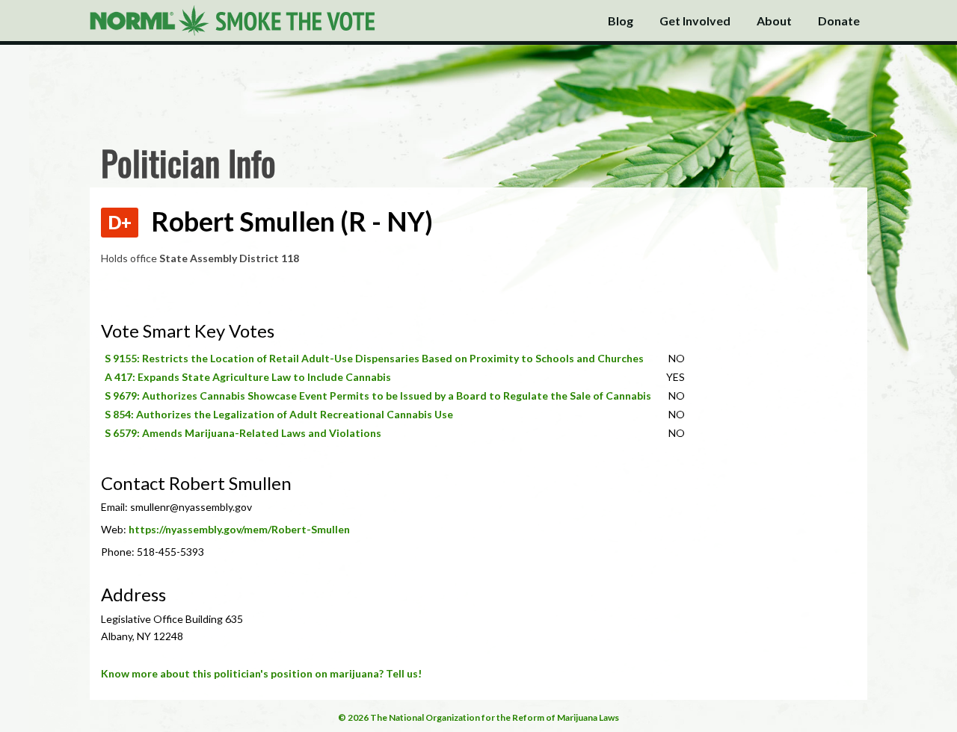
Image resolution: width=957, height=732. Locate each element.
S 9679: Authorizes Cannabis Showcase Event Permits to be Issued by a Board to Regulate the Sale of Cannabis (378, 395)
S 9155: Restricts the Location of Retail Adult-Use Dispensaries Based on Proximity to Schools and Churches (374, 358)
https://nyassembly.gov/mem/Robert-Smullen (239, 529)
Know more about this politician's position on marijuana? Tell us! (261, 673)
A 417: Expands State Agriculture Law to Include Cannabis (248, 376)
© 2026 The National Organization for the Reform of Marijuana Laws (478, 717)
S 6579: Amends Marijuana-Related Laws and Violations (243, 433)
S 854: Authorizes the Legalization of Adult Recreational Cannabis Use (279, 414)
